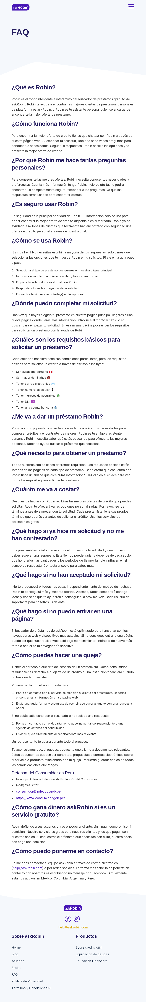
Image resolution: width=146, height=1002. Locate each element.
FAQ (15, 974)
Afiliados (18, 961)
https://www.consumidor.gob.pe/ (40, 798)
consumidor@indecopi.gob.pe (38, 791)
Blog (15, 954)
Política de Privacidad (27, 981)
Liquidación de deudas (92, 954)
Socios (16, 968)
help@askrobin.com (27, 868)
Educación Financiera (91, 961)
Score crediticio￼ (88, 947)
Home (16, 947)
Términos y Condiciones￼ (31, 988)
